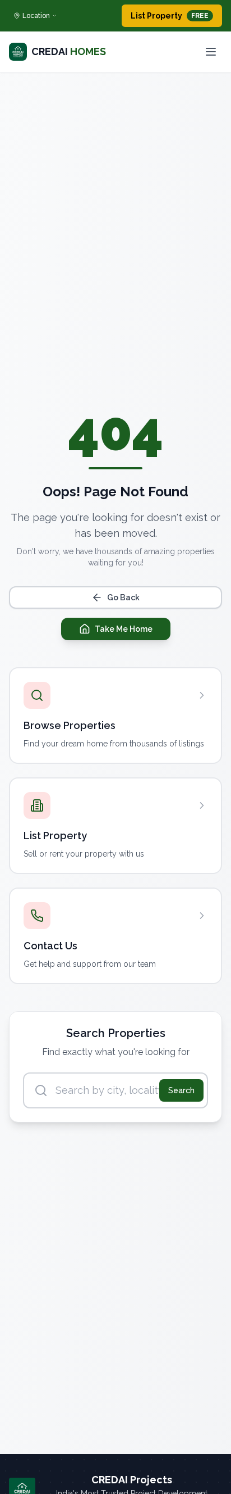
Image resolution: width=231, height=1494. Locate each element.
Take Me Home (124, 628)
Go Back (123, 597)
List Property (170, 15)
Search (181, 1090)
